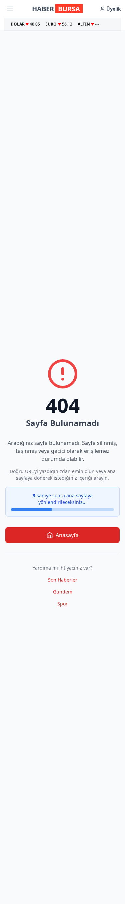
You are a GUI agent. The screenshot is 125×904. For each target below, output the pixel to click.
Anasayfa (67, 535)
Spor (62, 603)
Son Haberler (62, 580)
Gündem (62, 592)
